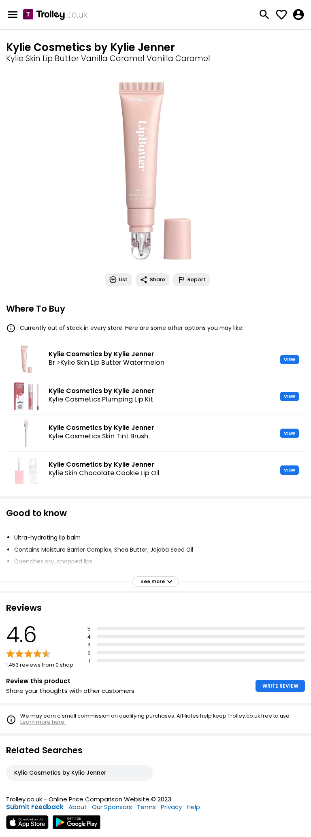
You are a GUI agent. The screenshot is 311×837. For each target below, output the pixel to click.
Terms (146, 807)
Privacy (171, 807)
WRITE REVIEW (280, 685)
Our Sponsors (112, 807)
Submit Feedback (35, 807)
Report (196, 279)
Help (193, 807)
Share (157, 279)
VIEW (289, 359)
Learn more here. (43, 722)
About (77, 807)
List (123, 279)
